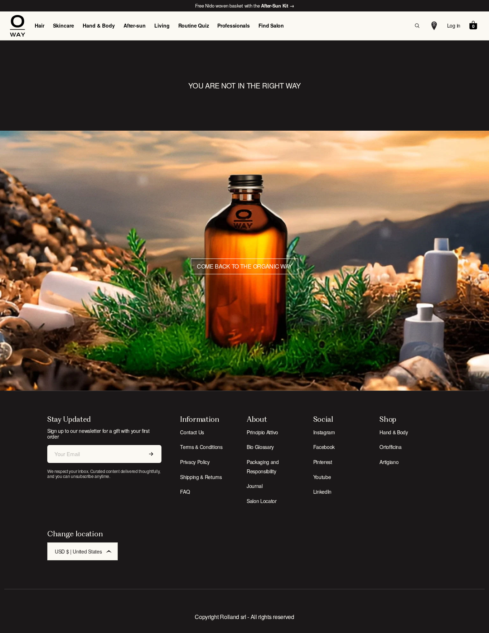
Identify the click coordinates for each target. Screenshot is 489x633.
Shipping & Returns (201, 476)
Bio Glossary (260, 446)
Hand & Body (99, 25)
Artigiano (388, 461)
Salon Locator (262, 500)
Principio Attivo (262, 432)
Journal (255, 485)
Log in (453, 25)
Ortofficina (390, 446)
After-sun (134, 25)
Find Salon (271, 25)
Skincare (63, 25)
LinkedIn (322, 491)
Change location (74, 533)
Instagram (324, 432)
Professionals (233, 25)
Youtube (322, 476)
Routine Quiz (193, 25)
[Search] (417, 25)
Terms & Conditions (201, 446)
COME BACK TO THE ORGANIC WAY (244, 266)
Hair (39, 25)
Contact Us (192, 432)
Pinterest (322, 461)
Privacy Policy (195, 461)
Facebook (324, 446)
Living (162, 25)
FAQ (185, 491)
